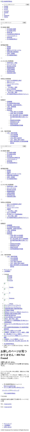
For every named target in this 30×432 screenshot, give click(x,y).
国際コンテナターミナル (14, 50)
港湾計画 (9, 32)
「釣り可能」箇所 (12, 92)
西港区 (9, 46)
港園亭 (9, 85)
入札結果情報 (14, 136)
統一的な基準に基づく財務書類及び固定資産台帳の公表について (19, 116)
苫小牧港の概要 (5, 27)
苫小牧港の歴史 (11, 30)
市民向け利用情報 (6, 78)
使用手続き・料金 (12, 62)
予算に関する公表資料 (16, 111)
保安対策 (9, 37)
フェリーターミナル (13, 84)
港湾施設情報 (4, 45)
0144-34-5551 (8, 404)
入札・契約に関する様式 (17, 139)
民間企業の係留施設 (13, 51)
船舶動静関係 (11, 68)
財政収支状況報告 (15, 120)
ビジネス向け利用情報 (7, 61)
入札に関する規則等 (16, 138)
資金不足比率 (14, 123)
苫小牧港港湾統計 (12, 55)
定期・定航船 (11, 53)
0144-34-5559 (8, 407)
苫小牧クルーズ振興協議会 (14, 90)
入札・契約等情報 (6, 131)
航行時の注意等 (11, 66)
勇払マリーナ (11, 82)
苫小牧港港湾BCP (12, 39)
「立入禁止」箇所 (12, 87)
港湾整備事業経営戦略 (16, 125)
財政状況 (9, 110)
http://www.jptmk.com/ (10, 386)
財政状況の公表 (14, 122)
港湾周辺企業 (11, 71)
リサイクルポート (12, 35)
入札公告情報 (14, 134)
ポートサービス (11, 64)
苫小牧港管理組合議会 (13, 103)
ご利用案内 (7, 271)
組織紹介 (3, 100)
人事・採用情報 (11, 106)
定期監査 (9, 108)
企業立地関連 (11, 69)
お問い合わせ (8, 427)
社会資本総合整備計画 (13, 34)
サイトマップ (8, 269)
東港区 (9, 48)
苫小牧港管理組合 (9, 343)
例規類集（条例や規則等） (14, 105)
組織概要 (9, 101)
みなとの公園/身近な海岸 (14, 80)
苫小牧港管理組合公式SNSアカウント (18, 94)
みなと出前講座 (11, 89)
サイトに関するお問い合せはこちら (14, 387)
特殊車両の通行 (11, 73)
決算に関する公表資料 (16, 113)
